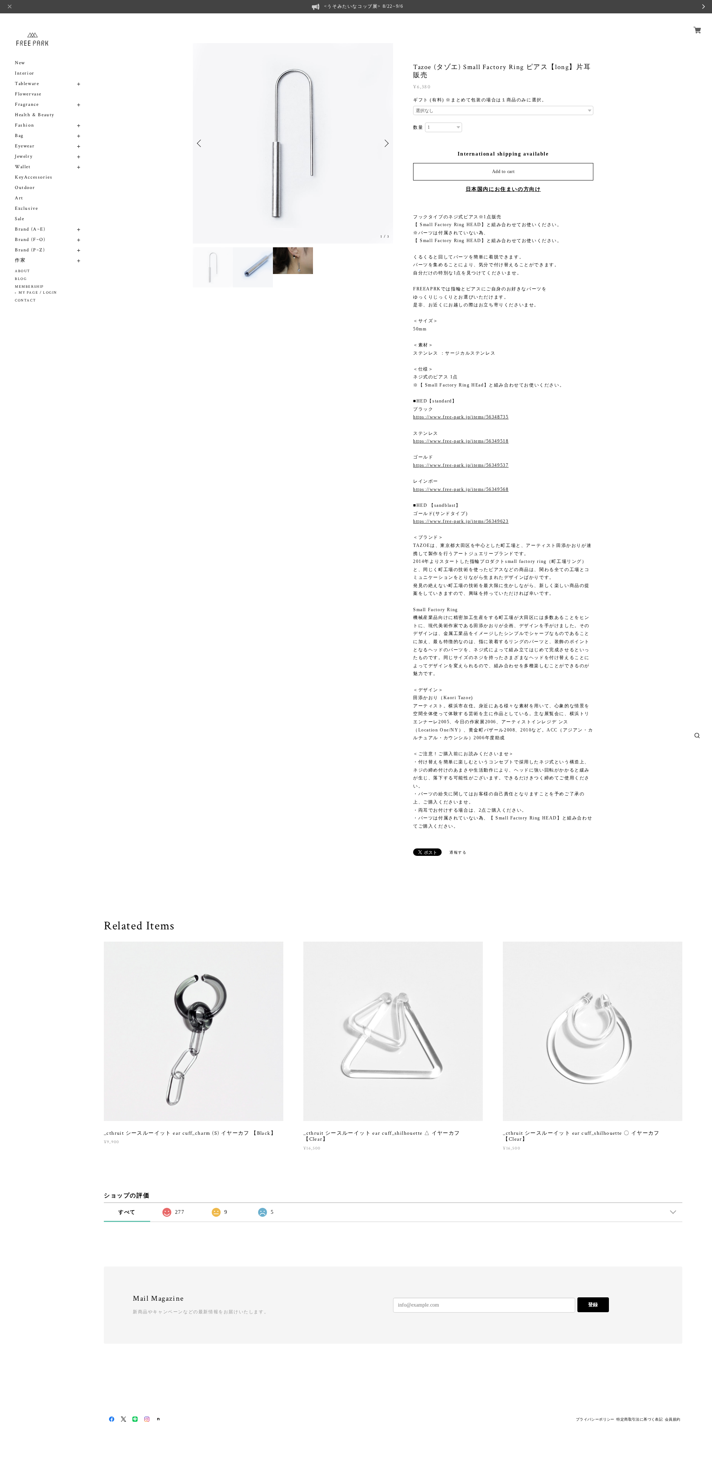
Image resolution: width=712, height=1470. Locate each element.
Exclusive (26, 208)
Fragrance (27, 104)
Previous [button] (200, 143)
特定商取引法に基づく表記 (639, 1419)
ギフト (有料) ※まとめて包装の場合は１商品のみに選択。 (480, 99)
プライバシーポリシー (595, 1419)
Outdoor (25, 187)
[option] (293, 143)
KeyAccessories (33, 177)
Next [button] (385, 143)
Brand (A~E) (30, 229)
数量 (418, 127)
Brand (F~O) (30, 239)
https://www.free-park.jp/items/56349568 (460, 489)
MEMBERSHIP (29, 286)
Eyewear (24, 146)
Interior (24, 73)
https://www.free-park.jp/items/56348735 (460, 417)
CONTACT (25, 300)
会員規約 (672, 1419)
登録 (593, 1304)
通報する (458, 852)
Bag (19, 135)
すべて (127, 1212)
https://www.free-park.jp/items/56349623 (460, 521)
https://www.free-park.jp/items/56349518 (460, 441)
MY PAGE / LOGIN (38, 292)
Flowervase (28, 94)
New (20, 63)
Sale (19, 218)
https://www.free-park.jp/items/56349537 (460, 465)
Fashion (24, 125)
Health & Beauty (35, 115)
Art (19, 198)
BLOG (21, 279)
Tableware (27, 83)
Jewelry (24, 156)
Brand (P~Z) (30, 250)
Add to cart (503, 171)
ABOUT (22, 271)
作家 (20, 260)
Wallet (23, 166)
